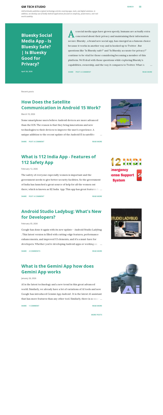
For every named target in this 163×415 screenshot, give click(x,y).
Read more (147, 72)
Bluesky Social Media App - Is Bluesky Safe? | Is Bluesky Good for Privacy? (36, 49)
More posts (96, 315)
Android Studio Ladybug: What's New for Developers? (61, 214)
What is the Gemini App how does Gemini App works (57, 269)
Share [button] (70, 72)
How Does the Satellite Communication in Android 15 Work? (61, 105)
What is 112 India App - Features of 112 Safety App (58, 159)
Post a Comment (83, 72)
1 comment (34, 306)
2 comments (34, 251)
